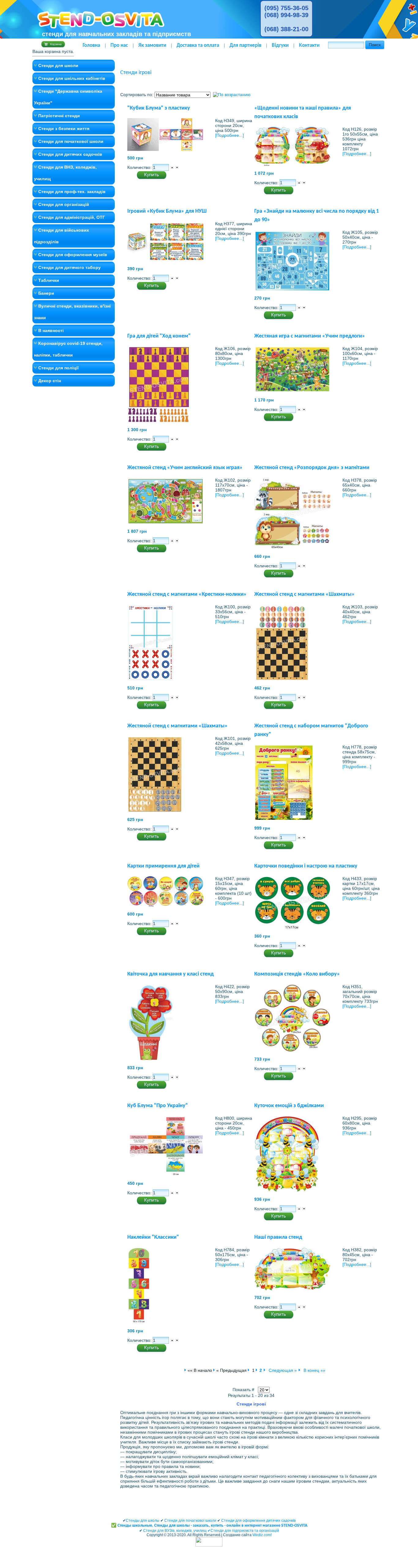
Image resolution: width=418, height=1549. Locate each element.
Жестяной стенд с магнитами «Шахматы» (304, 594)
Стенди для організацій (63, 204)
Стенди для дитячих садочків (70, 154)
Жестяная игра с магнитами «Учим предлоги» (309, 336)
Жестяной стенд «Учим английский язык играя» (185, 468)
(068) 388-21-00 (286, 29)
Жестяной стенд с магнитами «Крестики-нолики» (187, 594)
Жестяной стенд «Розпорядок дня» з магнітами (311, 468)
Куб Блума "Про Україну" (157, 1106)
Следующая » (282, 1370)
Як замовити (152, 45)
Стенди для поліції (58, 367)
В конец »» (313, 1370)
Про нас (119, 45)
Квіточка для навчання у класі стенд (170, 974)
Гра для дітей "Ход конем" (159, 336)
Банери (46, 293)
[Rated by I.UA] (209, 1545)
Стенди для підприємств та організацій (245, 1530)
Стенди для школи (58, 65)
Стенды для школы (142, 1520)
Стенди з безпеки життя (63, 128)
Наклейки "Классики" (153, 1237)
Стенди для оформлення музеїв (72, 254)
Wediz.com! (262, 1535)
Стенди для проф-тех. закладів (72, 191)
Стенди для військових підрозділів (61, 236)
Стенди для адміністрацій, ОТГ (71, 217)
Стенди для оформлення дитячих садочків (258, 1520)
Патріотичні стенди (59, 115)
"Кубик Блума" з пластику (158, 108)
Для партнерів (245, 45)
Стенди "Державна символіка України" (68, 97)
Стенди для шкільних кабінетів (71, 78)
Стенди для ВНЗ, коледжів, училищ (65, 173)
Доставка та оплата (198, 45)
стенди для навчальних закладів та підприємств (116, 34)
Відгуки (280, 45)
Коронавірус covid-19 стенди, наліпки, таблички (68, 349)
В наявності (51, 330)
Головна (91, 45)
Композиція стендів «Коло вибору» (297, 974)
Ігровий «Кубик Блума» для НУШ (167, 211)
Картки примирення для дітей (163, 866)
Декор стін (49, 380)
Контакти (309, 45)
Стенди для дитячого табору (69, 267)
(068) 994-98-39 (286, 15)
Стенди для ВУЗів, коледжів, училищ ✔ (177, 1530)
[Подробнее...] (229, 135)
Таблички (48, 280)
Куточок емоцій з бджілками (289, 1106)
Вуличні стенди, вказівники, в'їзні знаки (72, 312)
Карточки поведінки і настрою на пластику (305, 866)
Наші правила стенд (278, 1237)
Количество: (140, 167)
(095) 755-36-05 (286, 8)
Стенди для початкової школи (70, 141)
